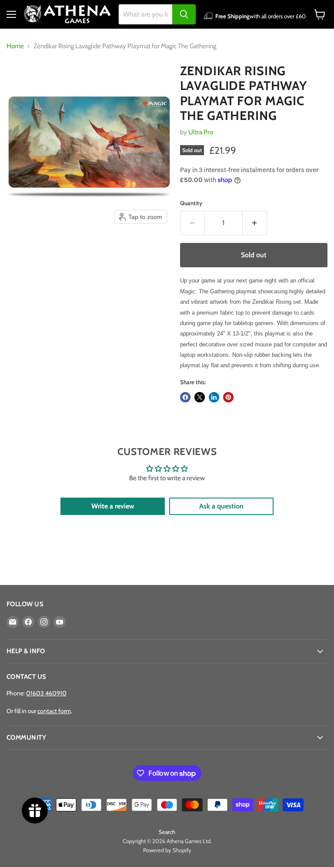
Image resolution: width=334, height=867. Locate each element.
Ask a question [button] (221, 506)
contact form (54, 711)
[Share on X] (199, 397)
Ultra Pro (200, 132)
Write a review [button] (112, 506)
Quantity (191, 203)
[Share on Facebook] (185, 397)
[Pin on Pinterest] (228, 397)
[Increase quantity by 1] (255, 223)
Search (167, 831)
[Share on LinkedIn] (214, 397)
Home (15, 46)
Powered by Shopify (167, 850)
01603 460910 (46, 693)
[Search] (184, 14)
